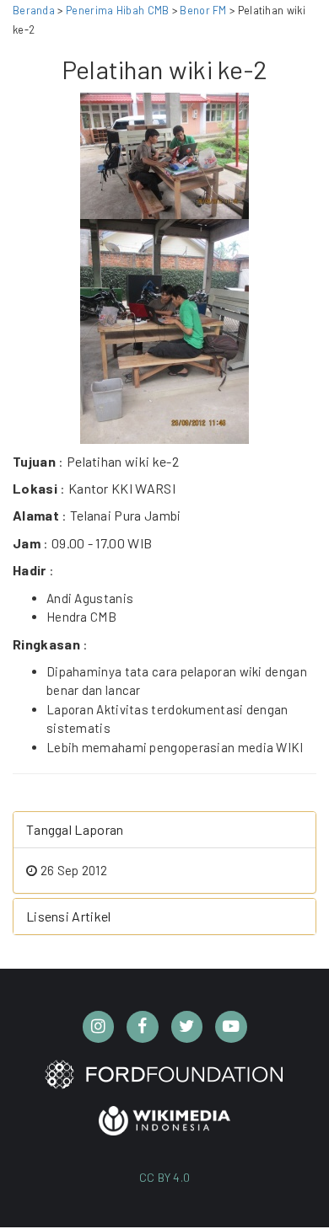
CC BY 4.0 (165, 1177)
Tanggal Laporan (75, 829)
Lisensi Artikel (68, 916)
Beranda (34, 10)
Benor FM (204, 10)
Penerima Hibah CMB (117, 10)
